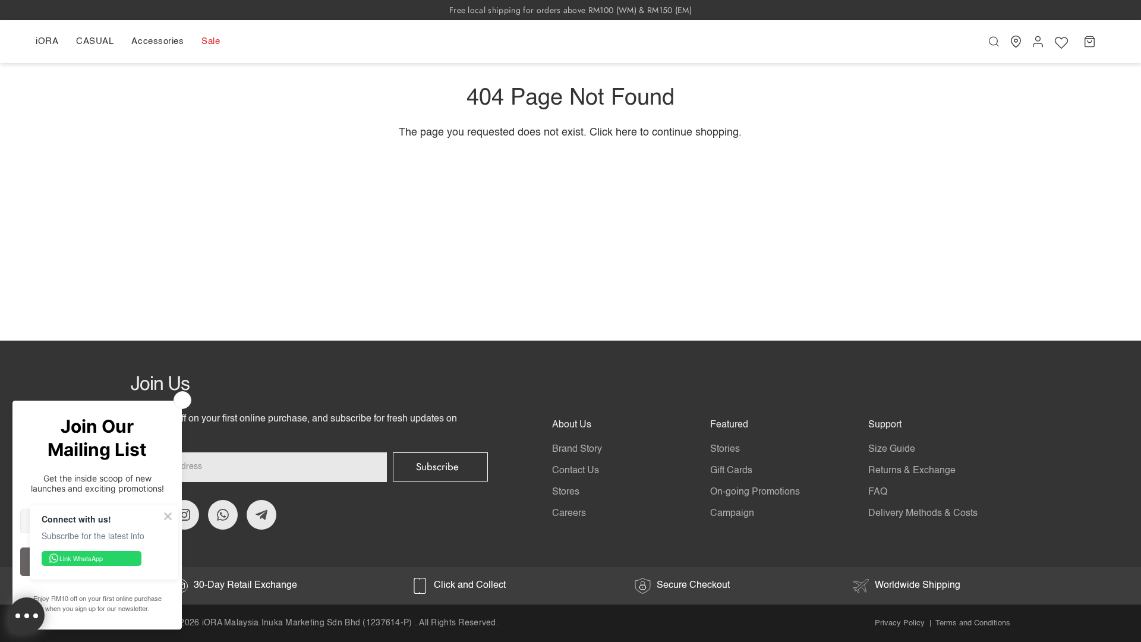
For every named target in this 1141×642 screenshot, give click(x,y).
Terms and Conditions (972, 623)
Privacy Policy (900, 623)
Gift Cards (731, 471)
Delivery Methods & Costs (923, 513)
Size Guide (891, 449)
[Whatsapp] (223, 515)
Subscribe (437, 467)
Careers (569, 513)
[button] (51, 41)
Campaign (732, 513)
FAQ (877, 492)
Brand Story (577, 449)
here (626, 132)
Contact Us (575, 471)
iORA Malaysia (230, 623)
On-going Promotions (755, 492)
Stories (725, 449)
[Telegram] (261, 515)
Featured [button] (729, 425)
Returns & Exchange (912, 471)
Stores (565, 492)
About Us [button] (571, 425)
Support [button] (885, 425)
